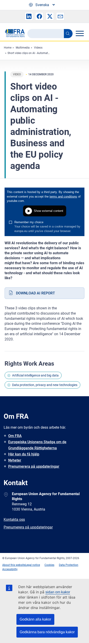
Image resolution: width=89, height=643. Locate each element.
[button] (29, 16)
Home (7, 47)
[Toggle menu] (79, 33)
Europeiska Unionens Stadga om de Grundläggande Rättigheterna (37, 445)
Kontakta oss (14, 519)
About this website (13, 565)
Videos (38, 47)
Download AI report (35, 293)
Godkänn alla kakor (35, 619)
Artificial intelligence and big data (35, 375)
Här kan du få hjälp (23, 454)
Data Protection (68, 565)
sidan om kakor (57, 592)
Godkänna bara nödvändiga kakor (47, 632)
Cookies (49, 565)
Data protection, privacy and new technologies (44, 385)
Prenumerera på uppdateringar (33, 466)
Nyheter (14, 460)
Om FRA (15, 436)
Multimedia (23, 47)
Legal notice (32, 565)
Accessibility (10, 569)
